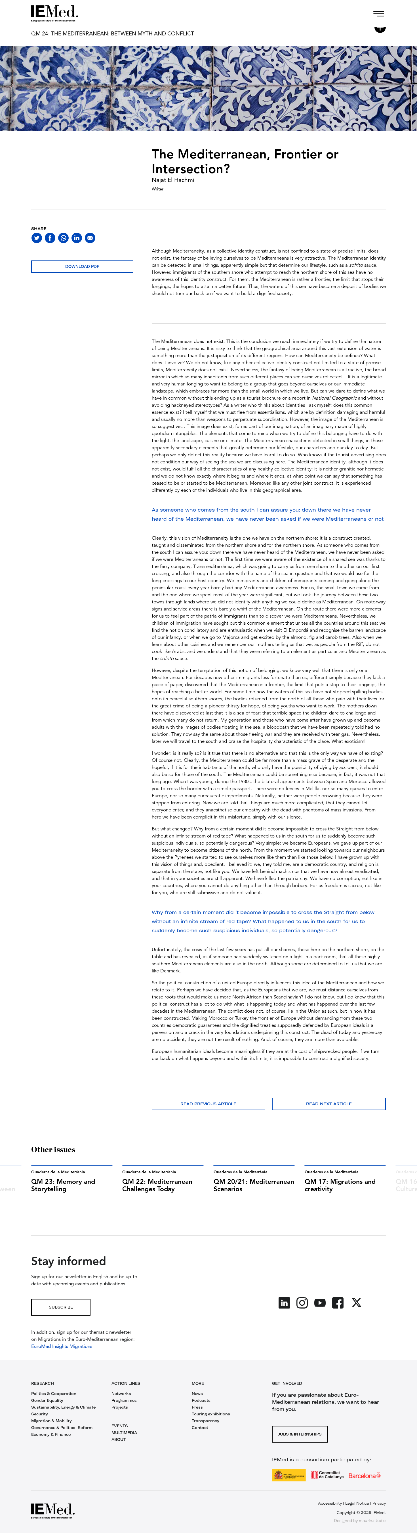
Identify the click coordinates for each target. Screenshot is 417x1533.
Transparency (205, 1420)
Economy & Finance (51, 1434)
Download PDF (82, 266)
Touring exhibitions (211, 1414)
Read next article (329, 1103)
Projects (119, 1407)
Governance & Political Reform (61, 1427)
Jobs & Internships (300, 1434)
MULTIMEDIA (124, 1432)
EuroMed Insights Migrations (61, 1346)
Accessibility (330, 1503)
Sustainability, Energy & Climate (63, 1407)
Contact (200, 1427)
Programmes (124, 1400)
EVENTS (119, 1426)
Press (197, 1407)
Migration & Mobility (51, 1420)
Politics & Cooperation (53, 1393)
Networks (121, 1393)
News (197, 1393)
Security (39, 1414)
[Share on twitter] (36, 237)
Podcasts (201, 1400)
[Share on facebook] (50, 237)
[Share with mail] (90, 237)
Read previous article (208, 1103)
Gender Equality (47, 1400)
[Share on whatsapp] (63, 237)
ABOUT (118, 1439)
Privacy (379, 1503)
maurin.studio (372, 1520)
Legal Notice (357, 1503)
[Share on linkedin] (76, 237)
